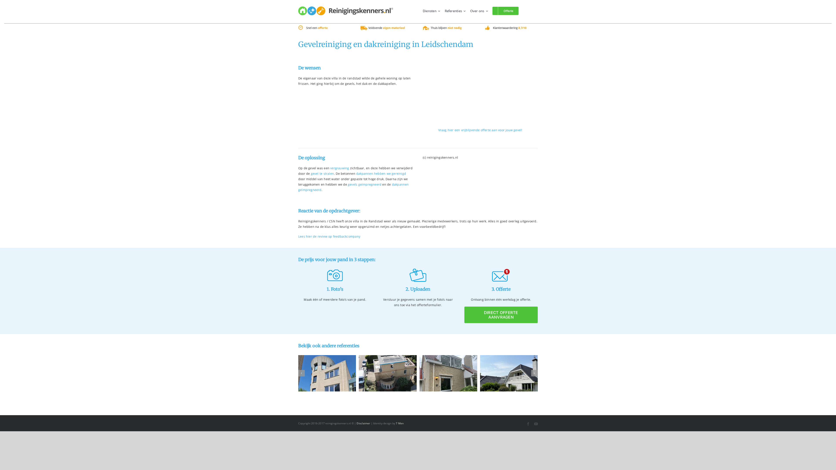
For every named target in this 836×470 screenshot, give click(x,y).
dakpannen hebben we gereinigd (381, 173)
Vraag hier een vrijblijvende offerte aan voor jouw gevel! (480, 130)
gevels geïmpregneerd (364, 184)
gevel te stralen (322, 173)
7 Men (400, 423)
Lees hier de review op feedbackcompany (329, 236)
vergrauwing (339, 168)
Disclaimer (363, 423)
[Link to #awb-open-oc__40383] (527, 11)
